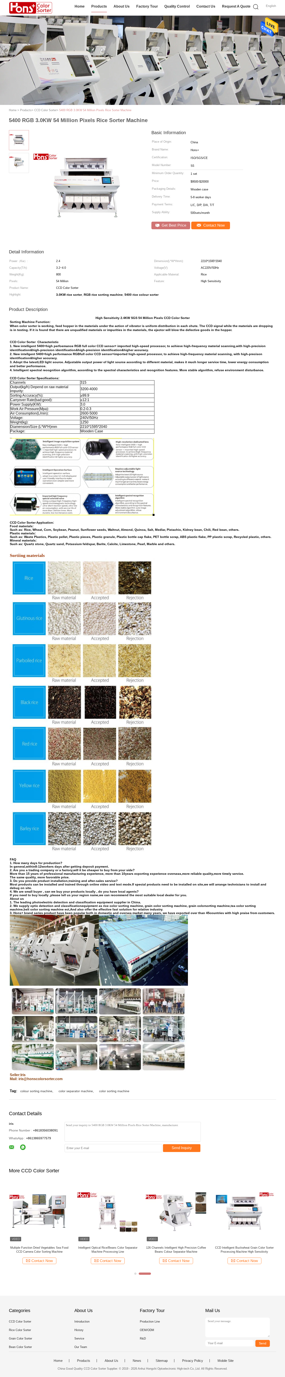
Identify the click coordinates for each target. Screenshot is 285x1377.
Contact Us (205, 6)
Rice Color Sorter (20, 1330)
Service (79, 1338)
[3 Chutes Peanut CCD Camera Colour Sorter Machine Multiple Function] (244, 1211)
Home (80, 6)
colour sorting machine (36, 1091)
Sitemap (162, 1360)
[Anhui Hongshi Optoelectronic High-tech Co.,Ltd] (30, 8)
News (137, 1360)
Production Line (150, 1321)
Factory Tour (147, 6)
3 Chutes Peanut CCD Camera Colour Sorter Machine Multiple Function (244, 1249)
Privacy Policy (192, 1360)
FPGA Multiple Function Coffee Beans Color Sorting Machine (107, 1249)
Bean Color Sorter (20, 1347)
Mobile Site (226, 1360)
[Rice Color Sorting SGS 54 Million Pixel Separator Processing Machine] (176, 1211)
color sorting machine (114, 1091)
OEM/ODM (147, 1330)
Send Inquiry (182, 1148)
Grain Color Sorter (20, 1338)
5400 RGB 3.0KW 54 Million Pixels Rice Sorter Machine (95, 110)
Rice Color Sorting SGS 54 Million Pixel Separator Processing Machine (176, 1249)
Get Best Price (173, 225)
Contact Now (213, 225)
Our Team (80, 1347)
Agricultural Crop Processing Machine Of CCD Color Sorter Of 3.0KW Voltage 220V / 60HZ (39, 1249)
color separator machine (76, 1091)
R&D (143, 1338)
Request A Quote (236, 6)
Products (99, 6)
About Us (122, 6)
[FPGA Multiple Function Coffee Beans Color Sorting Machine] (107, 1211)
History (78, 1330)
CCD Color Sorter (20, 1321)
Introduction (82, 1321)
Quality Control (177, 6)
